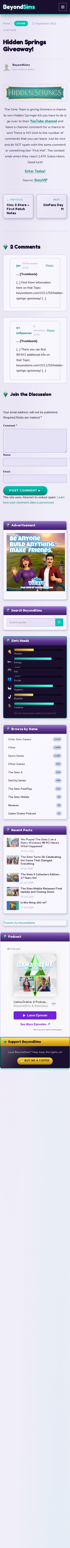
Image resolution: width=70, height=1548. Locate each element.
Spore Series (34, 756)
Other (21, 23)
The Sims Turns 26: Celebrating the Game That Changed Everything (41, 860)
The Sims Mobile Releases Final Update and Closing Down (41, 890)
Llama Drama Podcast (34, 813)
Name (6, 455)
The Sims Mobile (34, 797)
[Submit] (59, 622)
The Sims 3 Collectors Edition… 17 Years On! (41, 876)
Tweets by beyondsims (19, 923)
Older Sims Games (34, 739)
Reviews (34, 805)
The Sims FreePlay (34, 789)
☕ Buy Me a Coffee (35, 1060)
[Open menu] (63, 7)
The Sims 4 (34, 772)
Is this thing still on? (34, 902)
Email (6, 471)
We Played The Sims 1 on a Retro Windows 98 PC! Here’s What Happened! (40, 843)
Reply (50, 265)
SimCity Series (34, 780)
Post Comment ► (25, 490)
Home (6, 23)
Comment (10, 425)
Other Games (34, 764)
